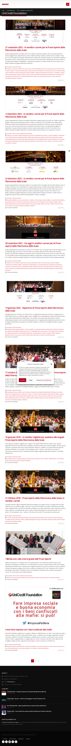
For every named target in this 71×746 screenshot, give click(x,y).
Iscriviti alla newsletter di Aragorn (10, 722)
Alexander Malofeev (12, 200)
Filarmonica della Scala (27, 137)
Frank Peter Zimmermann (52, 137)
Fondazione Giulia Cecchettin (27, 72)
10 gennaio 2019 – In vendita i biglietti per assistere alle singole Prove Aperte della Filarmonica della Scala (34, 438)
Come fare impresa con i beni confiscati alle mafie (28, 629)
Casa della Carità (11, 458)
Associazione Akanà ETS (18, 69)
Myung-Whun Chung (53, 74)
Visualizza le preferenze (43, 380)
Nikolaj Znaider (43, 139)
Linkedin (16, 741)
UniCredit (54, 141)
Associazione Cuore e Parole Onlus (55, 69)
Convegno (32, 646)
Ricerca (37, 577)
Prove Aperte (14, 76)
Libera (24, 648)
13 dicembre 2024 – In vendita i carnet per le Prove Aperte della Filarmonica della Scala (34, 115)
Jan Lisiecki (43, 266)
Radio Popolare (31, 141)
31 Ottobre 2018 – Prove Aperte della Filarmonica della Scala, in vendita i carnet (34, 499)
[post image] (35, 31)
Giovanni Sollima (49, 202)
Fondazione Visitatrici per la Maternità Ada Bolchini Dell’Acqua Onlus (42, 392)
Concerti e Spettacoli (20, 133)
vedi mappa (31, 641)
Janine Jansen (13, 74)
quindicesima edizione (46, 76)
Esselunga (47, 70)
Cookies (28, 738)
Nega (30, 380)
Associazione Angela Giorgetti (19, 135)
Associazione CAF (32, 135)
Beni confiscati (26, 646)
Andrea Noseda (11, 329)
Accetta (22, 380)
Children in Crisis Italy (35, 200)
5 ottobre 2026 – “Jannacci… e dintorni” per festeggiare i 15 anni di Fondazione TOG (26, 698)
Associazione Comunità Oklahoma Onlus (35, 69)
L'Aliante (46, 458)
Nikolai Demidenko (27, 333)
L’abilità (50, 458)
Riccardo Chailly (50, 204)
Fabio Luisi (53, 70)
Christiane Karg (45, 263)
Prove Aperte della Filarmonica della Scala (28, 76)
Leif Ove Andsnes (30, 74)
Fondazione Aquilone (39, 137)
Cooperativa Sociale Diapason (29, 264)
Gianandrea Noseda (27, 266)
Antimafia (19, 646)
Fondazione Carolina (13, 72)
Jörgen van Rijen (21, 74)
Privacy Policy (13, 738)
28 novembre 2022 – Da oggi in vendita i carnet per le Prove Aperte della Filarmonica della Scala (33, 244)
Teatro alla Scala (56, 76)
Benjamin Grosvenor (42, 135)
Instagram (13, 741)
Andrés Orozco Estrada (13, 263)
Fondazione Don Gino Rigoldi (36, 202)
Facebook (3, 741)
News (19, 67)
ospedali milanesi (37, 333)
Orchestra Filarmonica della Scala (19, 577)
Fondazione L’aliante (19, 519)
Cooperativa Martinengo (21, 70)
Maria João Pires (51, 266)
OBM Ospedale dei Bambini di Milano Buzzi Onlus (25, 396)
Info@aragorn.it (11, 681)
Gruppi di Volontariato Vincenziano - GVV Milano (47, 72)
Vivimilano (19, 78)
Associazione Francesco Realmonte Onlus (30, 263)
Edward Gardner (24, 517)
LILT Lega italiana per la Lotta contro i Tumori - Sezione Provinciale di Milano (28, 394)
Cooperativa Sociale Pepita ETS (36, 70)
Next (38, 660)
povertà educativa (52, 139)
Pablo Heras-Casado (53, 396)
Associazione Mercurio (24, 200)
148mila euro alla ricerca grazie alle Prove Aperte (28, 558)
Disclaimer (21, 738)
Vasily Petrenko (59, 268)
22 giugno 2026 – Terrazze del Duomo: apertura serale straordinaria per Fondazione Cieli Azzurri (29, 711)
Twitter (6, 741)
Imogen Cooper (58, 202)
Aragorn (10, 67)
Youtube (9, 741)
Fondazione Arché (38, 458)
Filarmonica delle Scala (18, 392)
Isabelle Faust (36, 266)
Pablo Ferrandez (47, 333)
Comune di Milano (10, 70)
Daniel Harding (15, 517)
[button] (51, 364)
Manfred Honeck (14, 139)
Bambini (22, 329)
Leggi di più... (61, 80)
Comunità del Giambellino (58, 200)
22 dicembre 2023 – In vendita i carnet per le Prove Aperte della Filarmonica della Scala (34, 180)
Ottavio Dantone (43, 396)
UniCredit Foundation (10, 78)
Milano (46, 74)
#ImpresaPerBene (11, 646)
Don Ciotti (38, 646)
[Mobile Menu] (67, 4)
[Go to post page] (4, 693)
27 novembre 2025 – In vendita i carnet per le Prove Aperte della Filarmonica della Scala (35, 49)
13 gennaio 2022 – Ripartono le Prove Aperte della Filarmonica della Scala (34, 309)
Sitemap (5, 738)
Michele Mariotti (40, 74)
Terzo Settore (48, 141)
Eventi (16, 67)
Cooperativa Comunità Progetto (13, 264)
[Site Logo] (5, 4)
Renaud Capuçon (39, 398)
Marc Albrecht (51, 394)
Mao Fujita (21, 139)
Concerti (9, 517)
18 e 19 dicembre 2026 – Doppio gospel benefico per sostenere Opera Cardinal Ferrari (26, 705)
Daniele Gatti (12, 137)
